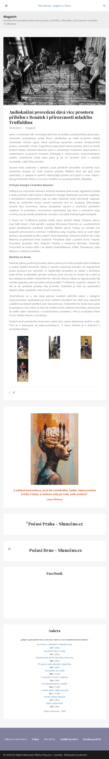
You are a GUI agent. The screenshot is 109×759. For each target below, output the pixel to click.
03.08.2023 (15, 127)
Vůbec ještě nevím (54, 703)
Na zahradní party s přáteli (54, 683)
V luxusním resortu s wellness (54, 677)
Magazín (10, 17)
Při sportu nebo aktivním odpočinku (54, 664)
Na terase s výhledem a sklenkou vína (54, 644)
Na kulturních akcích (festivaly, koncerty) (54, 657)
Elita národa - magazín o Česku (54, 5)
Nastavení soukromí (75, 754)
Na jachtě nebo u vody (54, 651)
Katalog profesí (92, 739)
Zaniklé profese (69, 739)
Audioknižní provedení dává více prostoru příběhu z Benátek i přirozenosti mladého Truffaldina (51, 117)
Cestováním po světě (54, 670)
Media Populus (43, 754)
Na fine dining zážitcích (54, 696)
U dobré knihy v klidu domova (54, 690)
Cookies (58, 754)
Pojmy (35, 739)
